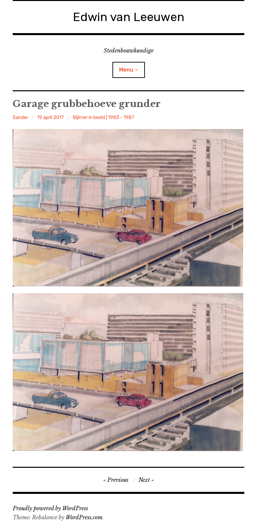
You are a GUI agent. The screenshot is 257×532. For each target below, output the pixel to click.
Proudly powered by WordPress (50, 508)
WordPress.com (84, 517)
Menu (126, 70)
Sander (20, 117)
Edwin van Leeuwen (128, 17)
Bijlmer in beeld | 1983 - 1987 (103, 117)
